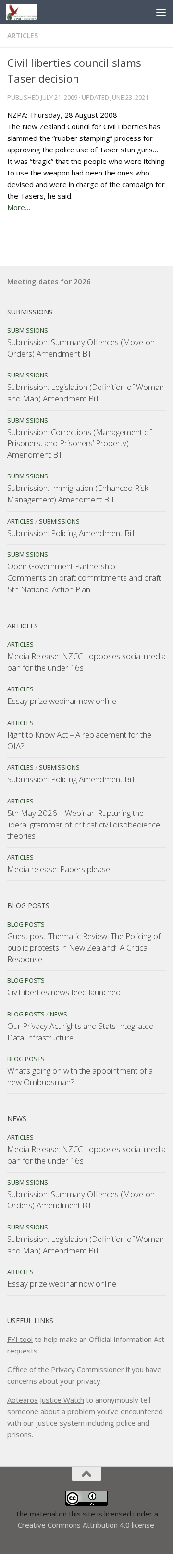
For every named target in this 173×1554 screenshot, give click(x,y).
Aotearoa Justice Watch (45, 1399)
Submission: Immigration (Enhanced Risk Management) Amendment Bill (77, 493)
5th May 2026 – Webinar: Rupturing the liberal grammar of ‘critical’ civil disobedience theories (83, 824)
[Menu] (161, 12)
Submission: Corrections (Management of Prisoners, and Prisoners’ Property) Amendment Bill (79, 443)
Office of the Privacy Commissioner (65, 1369)
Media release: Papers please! (59, 869)
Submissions (27, 330)
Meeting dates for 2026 (49, 281)
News (58, 1014)
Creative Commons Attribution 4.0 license (86, 1524)
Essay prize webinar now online (61, 700)
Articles (22, 35)
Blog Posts (26, 924)
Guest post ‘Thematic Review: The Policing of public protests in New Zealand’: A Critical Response (84, 947)
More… (18, 207)
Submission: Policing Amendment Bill (70, 533)
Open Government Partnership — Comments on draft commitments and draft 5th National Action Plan (84, 577)
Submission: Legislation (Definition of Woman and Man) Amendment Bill (85, 392)
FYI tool (20, 1339)
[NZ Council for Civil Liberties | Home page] (26, 12)
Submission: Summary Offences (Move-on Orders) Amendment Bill (81, 348)
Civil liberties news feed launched (64, 992)
